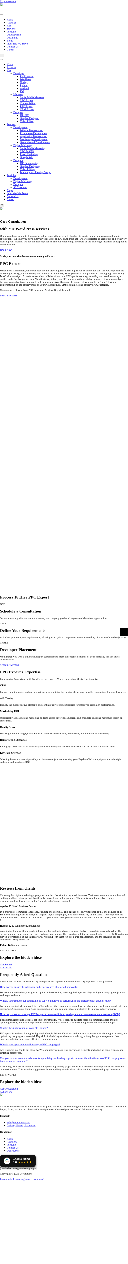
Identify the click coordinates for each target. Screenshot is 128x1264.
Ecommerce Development (33, 133)
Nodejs (24, 82)
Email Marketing (29, 154)
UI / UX (24, 115)
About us (11, 22)
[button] (39, 987)
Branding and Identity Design (35, 172)
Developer (18, 73)
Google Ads (26, 157)
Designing (18, 160)
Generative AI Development (35, 142)
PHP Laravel (27, 76)
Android (24, 88)
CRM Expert (27, 109)
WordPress (25, 79)
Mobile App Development (34, 139)
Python (24, 85)
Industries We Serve (17, 43)
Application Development (33, 136)
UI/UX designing (29, 163)
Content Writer (28, 103)
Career (10, 49)
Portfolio (11, 31)
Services (11, 28)
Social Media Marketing (32, 148)
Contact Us (12, 46)
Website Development (31, 130)
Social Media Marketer (32, 97)
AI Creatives (20, 187)
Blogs (10, 40)
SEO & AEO (27, 151)
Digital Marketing (22, 145)
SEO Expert (26, 100)
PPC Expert (26, 106)
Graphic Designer (29, 118)
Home (10, 19)
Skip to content (8, 1)
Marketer (18, 94)
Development (20, 127)
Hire (9, 25)
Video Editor (27, 121)
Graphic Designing (30, 166)
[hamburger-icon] (1, 14)
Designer (18, 112)
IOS (22, 91)
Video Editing (27, 169)
